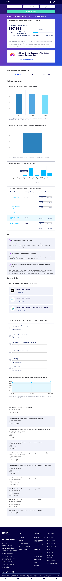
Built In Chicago (51, 543)
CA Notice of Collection (57, 576)
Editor (11, 202)
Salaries (10, 16)
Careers (21, 540)
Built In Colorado (51, 546)
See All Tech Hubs (52, 563)
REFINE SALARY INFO (26, 59)
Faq (32, 74)
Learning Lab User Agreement (15, 576)
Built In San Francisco (50, 556)
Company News (23, 549)
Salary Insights (16, 74)
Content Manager (14, 228)
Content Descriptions (24, 546)
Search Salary (31, 11)
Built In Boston (51, 540)
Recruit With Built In (39, 537)
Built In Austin (51, 537)
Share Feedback (38, 556)
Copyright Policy (29, 576)
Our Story (21, 537)
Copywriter (13, 212)
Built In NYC (50, 552)
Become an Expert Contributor (38, 541)
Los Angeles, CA (20, 16)
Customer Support (38, 553)
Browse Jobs (37, 565)
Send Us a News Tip (39, 544)
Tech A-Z (36, 562)
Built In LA (50, 549)
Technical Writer (14, 197)
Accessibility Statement (23, 576)
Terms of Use (39, 576)
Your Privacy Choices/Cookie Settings (47, 577)
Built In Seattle (51, 560)
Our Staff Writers (23, 543)
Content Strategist (15, 223)
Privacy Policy (35, 576)
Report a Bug (37, 559)
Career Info (46, 74)
